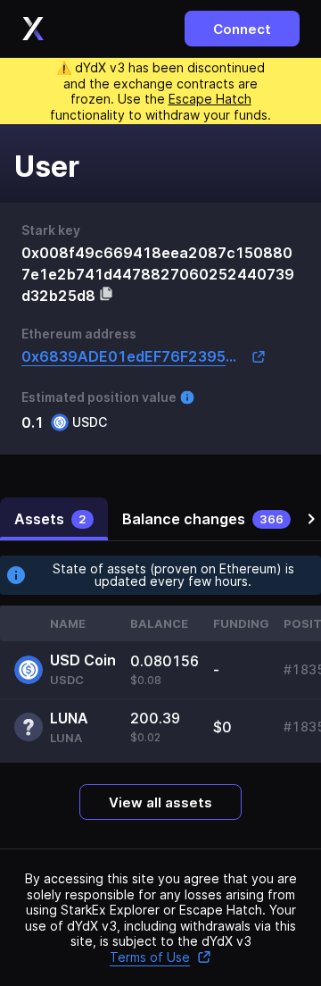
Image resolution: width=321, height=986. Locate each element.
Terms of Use (150, 957)
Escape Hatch (210, 98)
